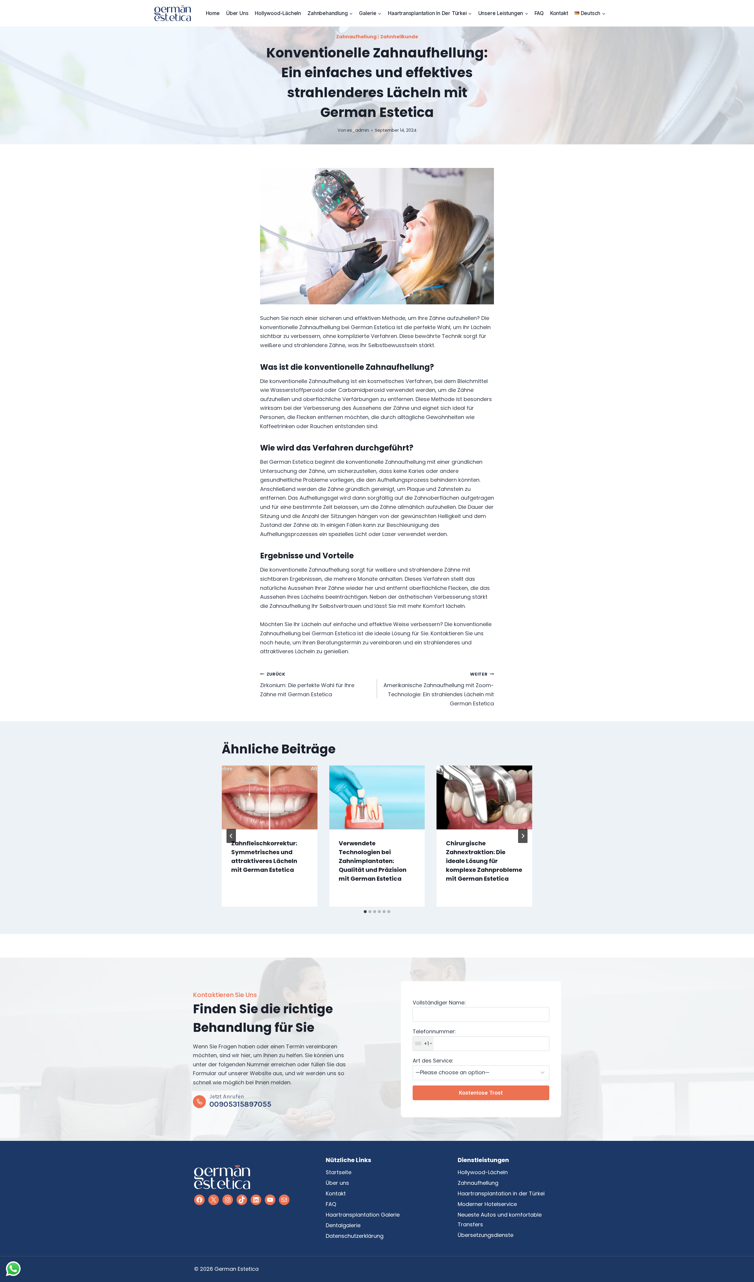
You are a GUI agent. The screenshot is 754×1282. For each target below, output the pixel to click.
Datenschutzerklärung (354, 1236)
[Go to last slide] (231, 836)
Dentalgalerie (343, 1225)
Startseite (338, 1172)
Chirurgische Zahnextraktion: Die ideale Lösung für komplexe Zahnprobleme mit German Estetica (484, 861)
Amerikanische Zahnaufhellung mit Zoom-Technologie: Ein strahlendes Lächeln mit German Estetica (438, 689)
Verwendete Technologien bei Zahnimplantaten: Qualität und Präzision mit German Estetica (372, 861)
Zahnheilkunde (399, 36)
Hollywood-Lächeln (278, 13)
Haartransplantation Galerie (363, 1214)
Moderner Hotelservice (487, 1204)
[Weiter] (523, 836)
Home (213, 13)
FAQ (539, 13)
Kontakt (559, 13)
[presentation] (270, 797)
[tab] (365, 911)
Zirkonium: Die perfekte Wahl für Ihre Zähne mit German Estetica (307, 684)
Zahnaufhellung (356, 36)
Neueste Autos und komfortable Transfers (500, 1219)
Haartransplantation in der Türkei (501, 1193)
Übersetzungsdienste (485, 1235)
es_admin (358, 130)
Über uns (237, 13)
